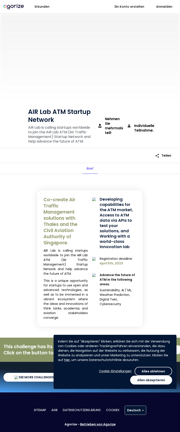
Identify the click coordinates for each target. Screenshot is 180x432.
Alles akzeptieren (151, 380)
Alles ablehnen (153, 371)
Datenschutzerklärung (82, 410)
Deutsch (134, 410)
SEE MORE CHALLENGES (36, 377)
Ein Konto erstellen (129, 6)
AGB (54, 410)
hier (67, 360)
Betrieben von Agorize (98, 424)
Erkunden (42, 6)
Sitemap (40, 410)
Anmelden (164, 6)
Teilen (163, 155)
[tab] (90, 168)
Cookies (112, 410)
